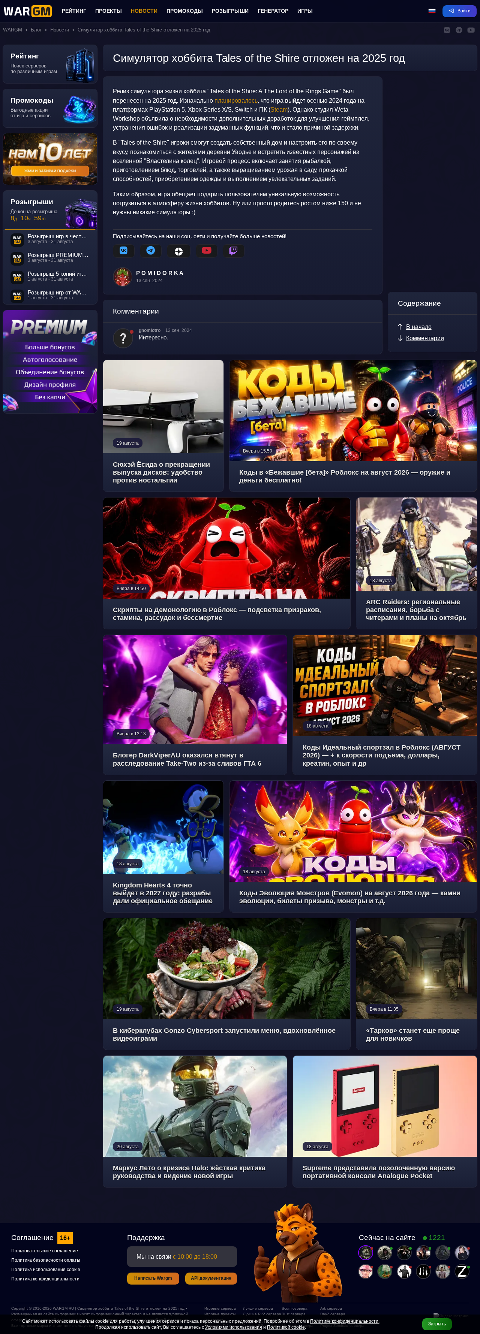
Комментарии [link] (425, 338)
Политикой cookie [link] (286, 1327)
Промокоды (184, 11)
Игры (305, 11)
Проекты (108, 11)
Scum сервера (295, 1308)
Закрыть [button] (437, 1324)
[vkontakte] (124, 251)
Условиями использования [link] (233, 1327)
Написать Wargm (153, 1278)
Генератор (273, 11)
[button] (432, 11)
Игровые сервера (220, 1308)
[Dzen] (178, 251)
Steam (279, 109)
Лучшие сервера (258, 1308)
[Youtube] (207, 251)
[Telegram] (151, 251)
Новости (144, 11)
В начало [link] (419, 326)
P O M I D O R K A (159, 273)
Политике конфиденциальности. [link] (345, 1321)
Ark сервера (331, 1308)
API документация (211, 1278)
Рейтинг (74, 11)
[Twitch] (233, 251)
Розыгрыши (230, 11)
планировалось (236, 100)
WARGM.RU (63, 1308)
